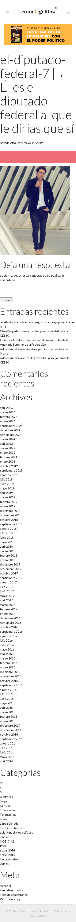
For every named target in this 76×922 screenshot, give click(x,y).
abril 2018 (6, 546)
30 (1, 783)
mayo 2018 (7, 542)
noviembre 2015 (10, 676)
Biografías (6, 796)
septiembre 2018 (11, 524)
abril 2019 (6, 493)
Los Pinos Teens (11, 828)
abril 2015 (6, 707)
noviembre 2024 (10, 434)
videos (4, 864)
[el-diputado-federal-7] (35, 253)
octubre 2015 (9, 680)
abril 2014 (6, 761)
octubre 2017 (9, 573)
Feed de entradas (11, 890)
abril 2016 (6, 654)
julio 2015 (6, 694)
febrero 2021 (8, 457)
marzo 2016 (7, 658)
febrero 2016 (8, 663)
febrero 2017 (8, 609)
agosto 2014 (8, 743)
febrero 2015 (8, 716)
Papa (3, 846)
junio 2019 (7, 484)
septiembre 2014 (11, 739)
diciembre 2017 (10, 564)
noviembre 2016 (10, 622)
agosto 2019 (8, 475)
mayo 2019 (7, 488)
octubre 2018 (9, 519)
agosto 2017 (8, 582)
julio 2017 (6, 587)
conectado (37, 275)
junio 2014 (7, 752)
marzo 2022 (7, 448)
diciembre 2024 (10, 430)
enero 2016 (7, 667)
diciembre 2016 (10, 618)
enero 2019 (7, 506)
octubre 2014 (9, 734)
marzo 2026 (7, 412)
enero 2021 (7, 461)
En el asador (8, 810)
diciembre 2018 (10, 510)
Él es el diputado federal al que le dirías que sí (37, 101)
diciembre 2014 (10, 725)
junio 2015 (7, 698)
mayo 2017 (7, 595)
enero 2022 (7, 452)
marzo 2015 (7, 712)
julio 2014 (6, 748)
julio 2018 (6, 533)
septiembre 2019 (11, 470)
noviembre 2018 (10, 515)
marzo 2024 (7, 439)
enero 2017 (7, 613)
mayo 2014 (7, 757)
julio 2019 (6, 479)
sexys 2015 (7, 855)
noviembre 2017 (10, 569)
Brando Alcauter (11, 142)
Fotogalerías (8, 814)
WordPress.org (10, 899)
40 (1, 787)
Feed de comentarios (14, 894)
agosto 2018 (8, 528)
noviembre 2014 (10, 730)
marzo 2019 (7, 497)
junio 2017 (7, 591)
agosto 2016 (8, 636)
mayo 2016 (7, 649)
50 (1, 792)
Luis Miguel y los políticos (16, 832)
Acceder (5, 885)
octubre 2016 (9, 627)
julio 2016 (6, 640)
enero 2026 (7, 421)
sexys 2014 (7, 850)
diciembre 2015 (10, 672)
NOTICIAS (7, 841)
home (3, 819)
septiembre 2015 (11, 685)
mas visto (6, 837)
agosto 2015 (8, 689)
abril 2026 (6, 408)
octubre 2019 (9, 466)
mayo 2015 (7, 703)
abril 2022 (6, 443)
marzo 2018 (7, 551)
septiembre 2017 (11, 578)
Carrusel (5, 805)
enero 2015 (7, 721)
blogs (3, 801)
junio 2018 (7, 537)
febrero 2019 (8, 502)
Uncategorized (9, 859)
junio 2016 (7, 645)
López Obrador (10, 823)
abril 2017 (6, 600)
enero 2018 (7, 560)
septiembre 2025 (11, 425)
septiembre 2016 (11, 631)
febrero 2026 (8, 416)
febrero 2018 (8, 555)
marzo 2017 (7, 604)
